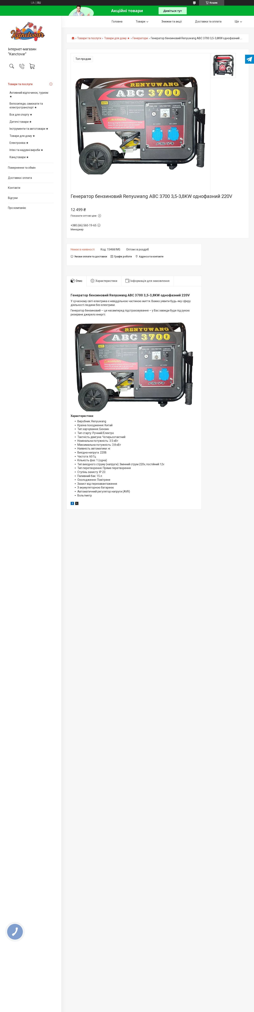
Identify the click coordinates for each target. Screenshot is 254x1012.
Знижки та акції (172, 21)
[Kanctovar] (30, 32)
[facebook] (72, 504)
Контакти (14, 187)
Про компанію (17, 207)
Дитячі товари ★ (21, 121)
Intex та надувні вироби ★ (26, 150)
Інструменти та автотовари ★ (29, 128)
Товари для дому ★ (22, 135)
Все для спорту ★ (21, 114)
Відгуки (13, 197)
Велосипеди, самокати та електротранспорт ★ (26, 105)
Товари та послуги (20, 84)
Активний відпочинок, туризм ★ (29, 94)
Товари (140, 21)
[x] (76, 504)
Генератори (140, 38)
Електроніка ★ (19, 142)
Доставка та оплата (208, 21)
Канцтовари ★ (19, 157)
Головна (117, 21)
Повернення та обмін (22, 167)
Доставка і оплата (20, 177)
